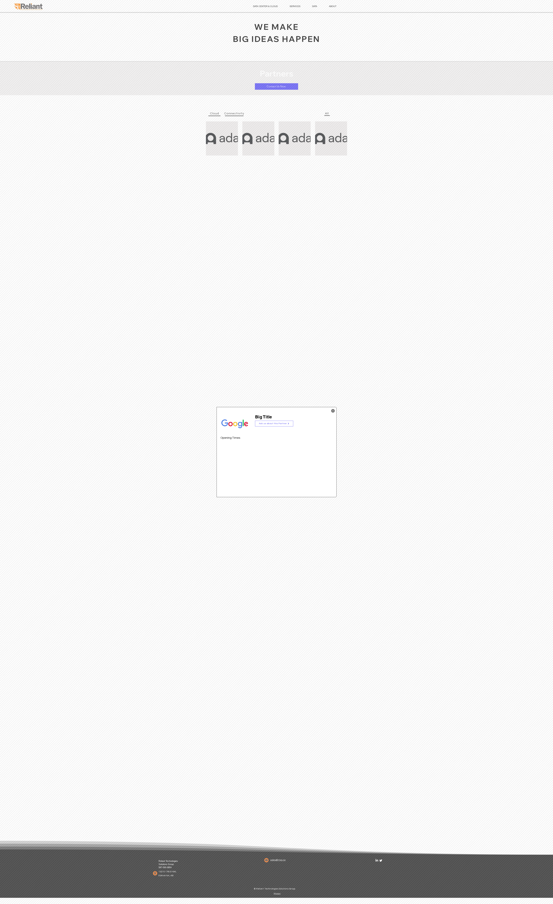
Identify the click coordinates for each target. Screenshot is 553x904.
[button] (274, 423)
